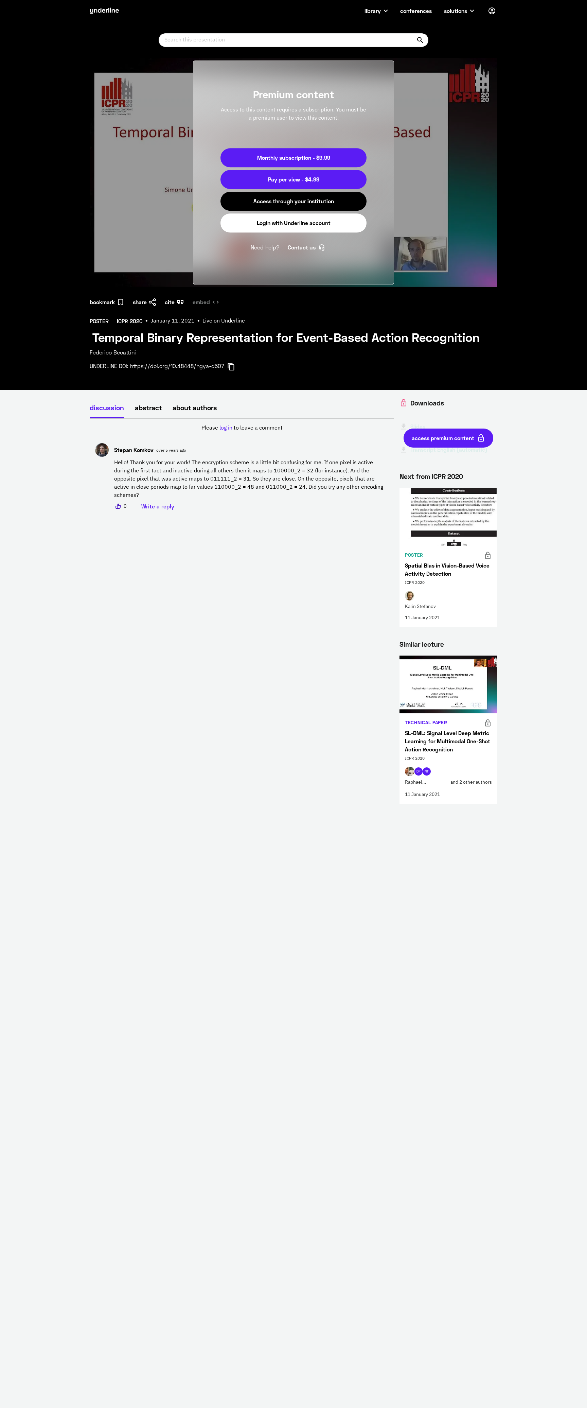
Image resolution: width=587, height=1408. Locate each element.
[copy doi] (235, 367)
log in (225, 428)
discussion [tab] (107, 407)
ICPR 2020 (447, 476)
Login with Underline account (294, 223)
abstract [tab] (148, 407)
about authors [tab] (195, 407)
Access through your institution (293, 201)
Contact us (302, 247)
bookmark (102, 302)
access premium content (443, 438)
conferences (416, 10)
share (140, 302)
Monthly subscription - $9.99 (293, 157)
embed (201, 302)
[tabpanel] (242, 467)
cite (170, 302)
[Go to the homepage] (104, 10)
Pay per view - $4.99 (293, 179)
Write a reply (157, 506)
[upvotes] (118, 506)
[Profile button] (491, 10)
